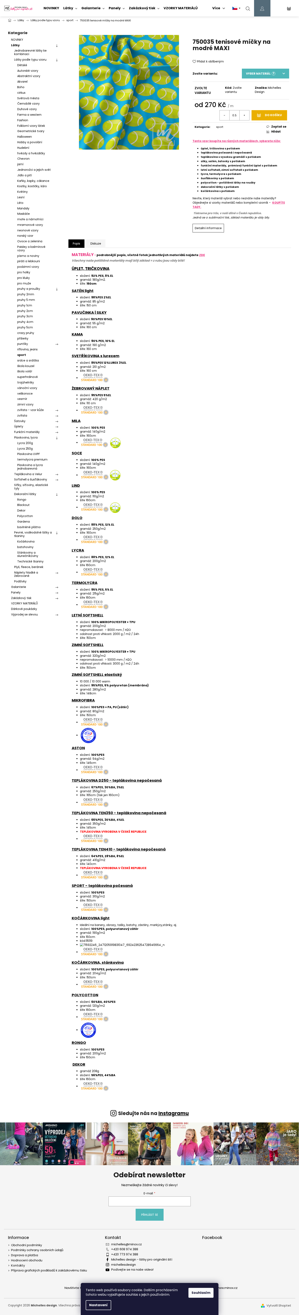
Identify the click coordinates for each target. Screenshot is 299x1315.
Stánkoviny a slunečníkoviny (27, 554)
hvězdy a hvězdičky (31, 153)
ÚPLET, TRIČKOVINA (91, 268)
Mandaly (23, 208)
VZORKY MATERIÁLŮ (24, 603)
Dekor (21, 510)
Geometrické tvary (30, 131)
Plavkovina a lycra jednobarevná (30, 467)
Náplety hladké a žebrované (26, 574)
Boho (20, 87)
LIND (76, 485)
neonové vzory (27, 230)
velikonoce (25, 393)
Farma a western (29, 115)
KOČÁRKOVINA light (91, 918)
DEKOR (79, 1064)
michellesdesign (123, 1264)
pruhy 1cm (24, 305)
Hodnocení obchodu (26, 1260)
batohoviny (25, 547)
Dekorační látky (25, 494)
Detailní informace (208, 228)
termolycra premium (32, 459)
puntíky (22, 344)
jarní (20, 164)
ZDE (202, 255)
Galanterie (18, 587)
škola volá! (24, 371)
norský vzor (25, 236)
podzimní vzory (28, 267)
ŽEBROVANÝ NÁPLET (91, 388)
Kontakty (18, 1265)
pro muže (24, 283)
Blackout (23, 505)
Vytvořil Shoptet (279, 1305)
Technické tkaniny (30, 561)
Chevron (23, 159)
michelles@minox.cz (126, 1244)
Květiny (22, 192)
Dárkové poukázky (24, 609)
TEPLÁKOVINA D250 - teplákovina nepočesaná (117, 780)
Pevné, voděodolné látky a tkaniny (33, 534)
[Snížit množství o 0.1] (225, 115)
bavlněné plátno (29, 527)
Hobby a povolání (29, 142)
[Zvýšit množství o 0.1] (244, 115)
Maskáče (23, 214)
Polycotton (25, 516)
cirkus (21, 93)
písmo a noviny (28, 256)
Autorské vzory (27, 71)
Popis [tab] (76, 243)
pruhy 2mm (25, 294)
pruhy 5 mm (26, 300)
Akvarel (22, 82)
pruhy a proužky (28, 289)
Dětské (22, 65)
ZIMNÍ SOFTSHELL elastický (97, 674)
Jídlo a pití (24, 175)
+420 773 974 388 (124, 1254)
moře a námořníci (30, 219)
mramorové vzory (30, 225)
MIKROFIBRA (83, 700)
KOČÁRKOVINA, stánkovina (98, 962)
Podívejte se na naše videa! (132, 1269)
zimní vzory (25, 404)
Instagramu (173, 1113)
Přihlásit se (149, 1215)
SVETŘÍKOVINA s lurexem (95, 355)
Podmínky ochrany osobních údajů (37, 1250)
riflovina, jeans (27, 349)
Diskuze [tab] (95, 243)
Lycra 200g (25, 443)
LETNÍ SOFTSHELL (87, 615)
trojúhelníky (25, 382)
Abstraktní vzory (28, 76)
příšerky (22, 338)
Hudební (23, 148)
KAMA (77, 334)
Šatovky (19, 421)
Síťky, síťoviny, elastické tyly (31, 487)
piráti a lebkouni (28, 261)
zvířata (22, 415)
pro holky (23, 272)
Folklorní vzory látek (31, 126)
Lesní (20, 197)
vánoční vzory (27, 388)
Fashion (22, 120)
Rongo (21, 500)
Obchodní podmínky (26, 1245)
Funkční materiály (27, 432)
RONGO (79, 1042)
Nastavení (98, 1305)
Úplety (18, 426)
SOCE (77, 453)
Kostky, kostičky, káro (32, 186)
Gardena (23, 522)
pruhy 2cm (25, 311)
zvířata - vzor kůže (30, 410)
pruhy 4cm (25, 322)
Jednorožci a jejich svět (34, 170)
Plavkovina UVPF (28, 454)
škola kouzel (25, 366)
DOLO (77, 517)
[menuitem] (51, 8)
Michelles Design (268, 90)
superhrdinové (27, 377)
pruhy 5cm (25, 327)
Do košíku (273, 115)
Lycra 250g (25, 449)
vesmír (22, 399)
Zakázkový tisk (21, 598)
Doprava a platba (24, 1255)
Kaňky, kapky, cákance (33, 181)
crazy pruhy (25, 333)
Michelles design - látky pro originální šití (141, 1259)
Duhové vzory (27, 109)
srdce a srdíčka (28, 360)
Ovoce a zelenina (29, 241)
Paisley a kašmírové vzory (31, 248)
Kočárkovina (26, 541)
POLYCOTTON (85, 995)
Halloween (24, 137)
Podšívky (20, 581)
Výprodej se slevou (24, 614)
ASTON (78, 747)
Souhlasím (201, 1292)
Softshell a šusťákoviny (30, 479)
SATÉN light (83, 290)
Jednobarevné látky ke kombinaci (30, 52)
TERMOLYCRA (84, 582)
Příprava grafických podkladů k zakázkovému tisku (49, 1270)
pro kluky (23, 278)
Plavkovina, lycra (26, 437)
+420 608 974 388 (124, 1249)
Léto (20, 203)
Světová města (28, 98)
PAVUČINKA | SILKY (89, 312)
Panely (16, 592)
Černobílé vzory (28, 104)
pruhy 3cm (25, 316)
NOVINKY (17, 40)
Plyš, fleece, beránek (28, 567)
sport (21, 355)
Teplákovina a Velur (28, 474)
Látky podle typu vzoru (30, 60)
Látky (15, 45)
